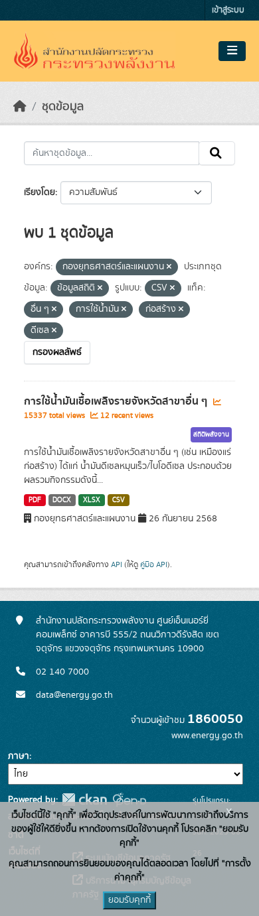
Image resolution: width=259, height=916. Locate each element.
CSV (118, 500)
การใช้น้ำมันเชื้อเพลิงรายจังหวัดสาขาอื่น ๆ (117, 401)
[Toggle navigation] (232, 51)
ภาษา (18, 756)
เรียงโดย (39, 192)
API (116, 564)
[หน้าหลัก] (20, 106)
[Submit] (217, 153)
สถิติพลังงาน (211, 434)
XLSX (91, 500)
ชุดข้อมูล (63, 106)
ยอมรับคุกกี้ (129, 900)
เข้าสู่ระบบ (228, 10)
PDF (35, 500)
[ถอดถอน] (169, 267)
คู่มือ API (153, 564)
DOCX (61, 500)
